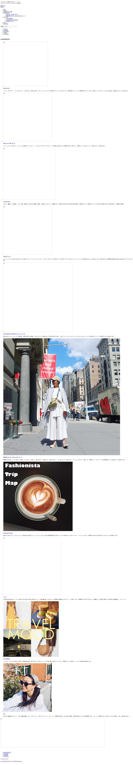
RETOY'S (3, 5)
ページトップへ (4, 758)
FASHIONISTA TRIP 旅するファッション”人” (14, 333)
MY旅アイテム (7, 256)
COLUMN (5, 23)
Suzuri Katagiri (6, 201)
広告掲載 (5, 755)
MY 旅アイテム (10, 21)
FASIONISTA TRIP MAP (12, 20)
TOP (4, 9)
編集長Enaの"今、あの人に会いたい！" (13, 457)
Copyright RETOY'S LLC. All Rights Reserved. (11, 761)
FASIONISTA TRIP (7, 11)
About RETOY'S (7, 752)
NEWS (5, 10)
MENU (2, 7)
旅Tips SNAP (6, 88)
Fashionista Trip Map (8, 533)
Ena (4, 713)
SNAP (4, 22)
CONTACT (6, 753)
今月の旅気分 (9, 18)
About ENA (6, 756)
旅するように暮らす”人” (12, 14)
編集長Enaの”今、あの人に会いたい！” (15, 15)
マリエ (5, 596)
